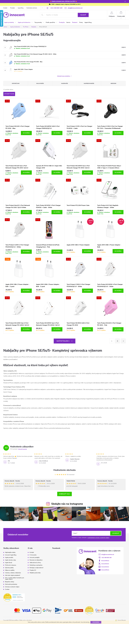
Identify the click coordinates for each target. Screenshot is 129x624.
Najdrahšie (64, 83)
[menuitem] (10, 22)
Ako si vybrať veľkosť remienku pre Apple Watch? (14, 578)
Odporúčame (15, 83)
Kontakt (5, 8)
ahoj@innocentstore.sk (107, 554)
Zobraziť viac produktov (63, 76)
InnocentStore (105, 560)
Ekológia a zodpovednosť (36, 567)
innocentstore (105, 564)
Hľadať (83, 15)
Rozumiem (96, 622)
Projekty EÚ (33, 570)
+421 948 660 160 (106, 557)
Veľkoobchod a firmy (35, 562)
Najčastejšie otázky (10, 552)
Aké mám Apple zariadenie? (12, 575)
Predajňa (12, 8)
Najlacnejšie (40, 83)
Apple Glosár (8, 562)
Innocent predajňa (34, 557)
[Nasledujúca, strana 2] (117, 341)
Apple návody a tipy (10, 560)
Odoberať (115, 533)
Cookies (7, 589)
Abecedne (113, 83)
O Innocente (33, 555)
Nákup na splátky (9, 570)
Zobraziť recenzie (22, 449)
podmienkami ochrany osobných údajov (98, 537)
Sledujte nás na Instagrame (67, 504)
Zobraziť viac (64, 494)
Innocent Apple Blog (10, 555)
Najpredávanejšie (89, 83)
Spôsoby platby (9, 567)
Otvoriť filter (9, 94)
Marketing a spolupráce (36, 565)
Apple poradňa (9, 557)
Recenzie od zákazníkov (36, 560)
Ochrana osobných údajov (12, 587)
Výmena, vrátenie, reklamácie (13, 573)
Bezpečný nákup (9, 581)
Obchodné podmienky (11, 584)
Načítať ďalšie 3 (63, 341)
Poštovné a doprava (10, 565)
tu (88, 622)
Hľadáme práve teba (35, 573)
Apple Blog (20, 8)
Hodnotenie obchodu (31, 8)
